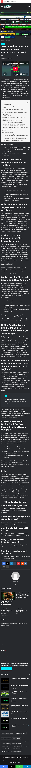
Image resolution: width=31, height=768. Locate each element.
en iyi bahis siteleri (6, 743)
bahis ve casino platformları (7, 733)
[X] (7, 563)
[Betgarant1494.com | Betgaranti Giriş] (5, 687)
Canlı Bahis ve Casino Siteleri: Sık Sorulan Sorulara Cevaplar (7, 603)
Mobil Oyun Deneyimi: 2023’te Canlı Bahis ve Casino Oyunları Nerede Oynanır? (15, 128)
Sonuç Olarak (8, 115)
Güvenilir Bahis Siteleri (15, 762)
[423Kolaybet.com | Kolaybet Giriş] (5, 680)
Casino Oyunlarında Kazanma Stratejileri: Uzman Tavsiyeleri (15, 113)
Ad (2, 644)
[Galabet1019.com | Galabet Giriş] (5, 720)
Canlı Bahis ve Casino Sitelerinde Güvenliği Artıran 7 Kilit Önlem (22, 610)
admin (4, 55)
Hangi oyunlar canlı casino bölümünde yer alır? (15, 138)
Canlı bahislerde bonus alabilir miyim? (13, 137)
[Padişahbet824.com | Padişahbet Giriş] (5, 713)
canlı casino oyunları (6, 741)
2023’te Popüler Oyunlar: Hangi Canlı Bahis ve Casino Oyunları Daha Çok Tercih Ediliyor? (14, 121)
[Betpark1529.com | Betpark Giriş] (5, 694)
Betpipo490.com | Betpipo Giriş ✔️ (20, 725)
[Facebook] (3, 563)
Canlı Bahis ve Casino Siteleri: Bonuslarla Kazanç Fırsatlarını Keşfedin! (7, 611)
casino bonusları (16, 741)
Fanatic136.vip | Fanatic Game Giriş (12, 1)
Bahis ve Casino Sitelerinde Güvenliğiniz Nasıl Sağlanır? (14, 118)
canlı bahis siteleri (16, 738)
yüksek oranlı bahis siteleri (16, 751)
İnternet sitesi (4, 656)
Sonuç (4, 130)
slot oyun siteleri (5, 751)
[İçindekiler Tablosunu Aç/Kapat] (26, 102)
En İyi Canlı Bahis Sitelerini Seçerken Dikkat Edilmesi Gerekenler (13, 110)
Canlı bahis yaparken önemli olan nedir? (14, 140)
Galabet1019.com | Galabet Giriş (19, 718)
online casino (25, 746)
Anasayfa (4, 40)
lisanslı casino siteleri (6, 746)
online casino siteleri (6, 748)
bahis (8, 40)
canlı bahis (17, 736)
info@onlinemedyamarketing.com (9, 760)
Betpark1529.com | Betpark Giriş (19, 692)
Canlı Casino (20, 760)
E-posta (3, 650)
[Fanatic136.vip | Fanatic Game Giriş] (5, 700)
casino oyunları (25, 741)
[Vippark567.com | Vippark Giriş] (5, 707)
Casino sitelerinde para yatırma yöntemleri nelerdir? (16, 135)
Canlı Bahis (26, 760)
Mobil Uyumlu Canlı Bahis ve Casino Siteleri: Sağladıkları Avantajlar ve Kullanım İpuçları (23, 595)
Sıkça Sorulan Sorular (8, 132)
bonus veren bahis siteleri (7, 736)
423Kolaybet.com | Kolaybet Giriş (20, 678)
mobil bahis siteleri (17, 746)
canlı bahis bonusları (6, 738)
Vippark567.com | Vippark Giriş (19, 705)
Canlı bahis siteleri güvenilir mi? (12, 134)
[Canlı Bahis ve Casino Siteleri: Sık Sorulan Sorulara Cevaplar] (8, 596)
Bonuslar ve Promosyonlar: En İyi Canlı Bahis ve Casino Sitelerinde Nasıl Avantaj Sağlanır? (14, 125)
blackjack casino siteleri (21, 733)
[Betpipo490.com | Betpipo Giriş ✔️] (5, 727)
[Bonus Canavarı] (8, 6)
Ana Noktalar (8, 104)
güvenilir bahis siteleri (16, 743)
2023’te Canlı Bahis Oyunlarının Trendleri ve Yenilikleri (13, 106)
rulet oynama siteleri (17, 748)
